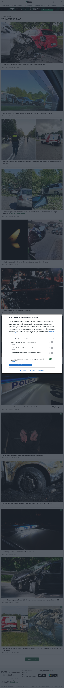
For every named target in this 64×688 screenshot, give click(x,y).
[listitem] (32, 339)
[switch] (51, 342)
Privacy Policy (40, 370)
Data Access (32, 370)
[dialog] (32, 344)
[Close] (59, 317)
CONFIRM (21, 365)
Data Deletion (23, 370)
